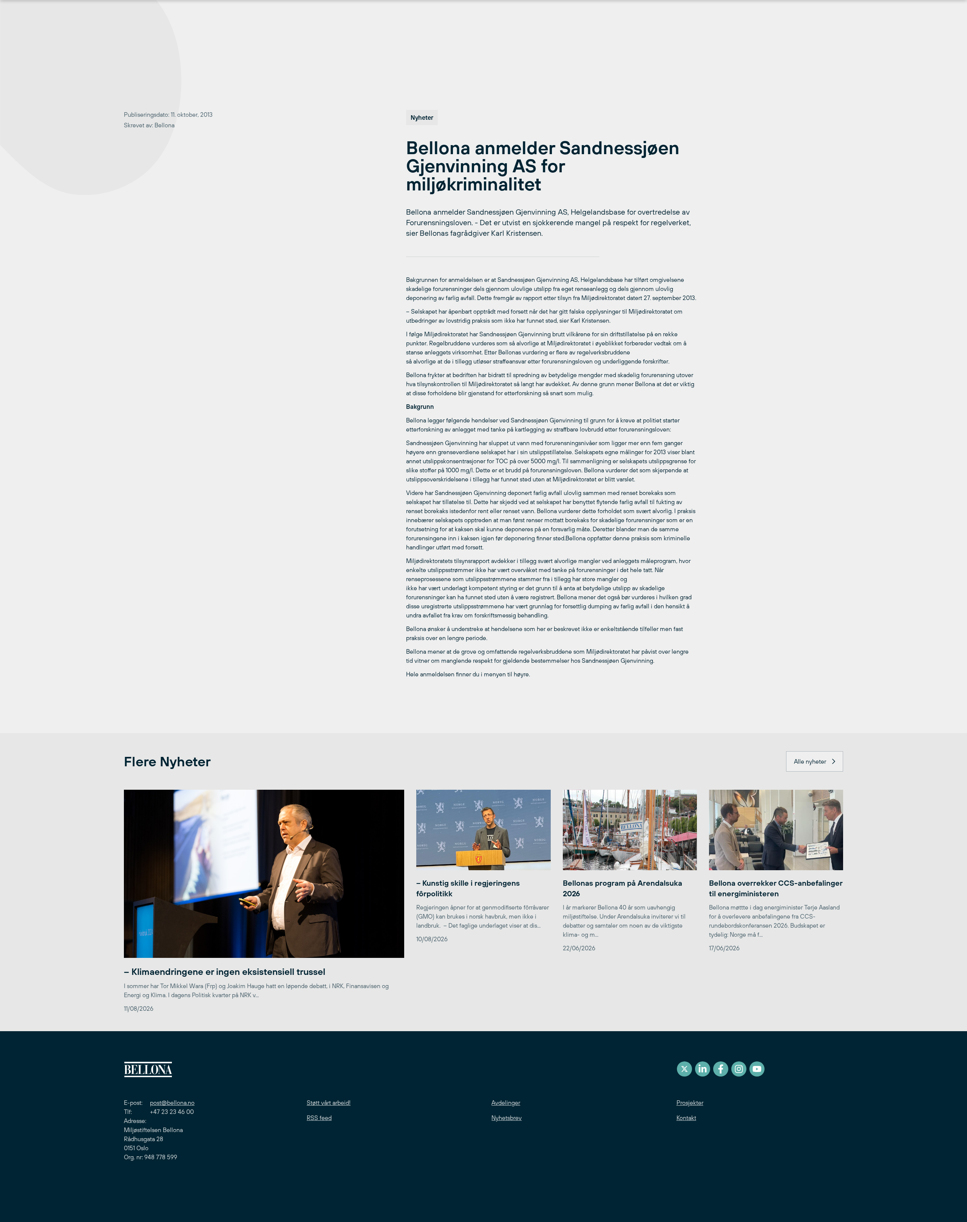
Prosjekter (690, 1102)
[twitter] (684, 1069)
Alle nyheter (810, 761)
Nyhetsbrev (506, 1117)
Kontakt (686, 1117)
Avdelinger (505, 1102)
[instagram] (738, 1069)
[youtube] (757, 1069)
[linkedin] (702, 1069)
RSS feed (319, 1117)
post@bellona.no (172, 1102)
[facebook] (720, 1069)
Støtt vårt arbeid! (329, 1102)
